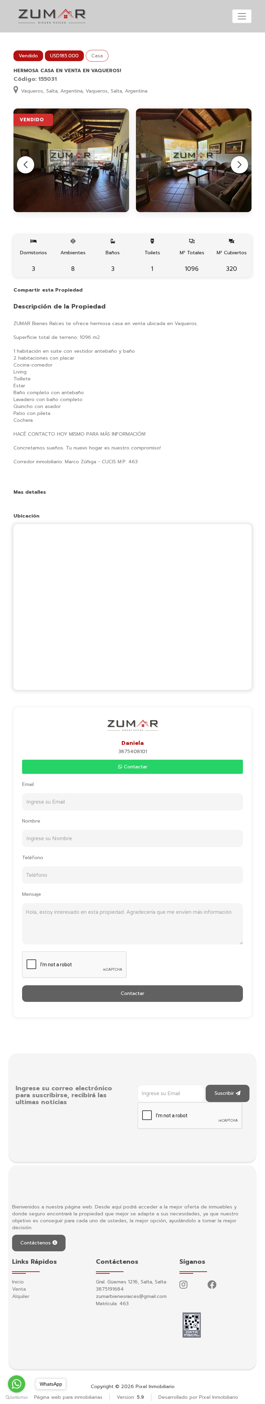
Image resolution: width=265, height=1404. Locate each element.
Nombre (31, 821)
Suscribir (225, 1093)
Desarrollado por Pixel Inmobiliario (198, 1397)
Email (28, 784)
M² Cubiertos (232, 261)
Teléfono (32, 857)
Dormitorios (33, 261)
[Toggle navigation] (242, 16)
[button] (239, 164)
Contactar (134, 766)
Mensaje (31, 894)
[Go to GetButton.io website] (17, 1397)
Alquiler (20, 1296)
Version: (130, 1397)
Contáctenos (36, 1242)
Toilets (152, 261)
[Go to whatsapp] (16, 1384)
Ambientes (73, 261)
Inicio (18, 1282)
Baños (113, 261)
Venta (19, 1289)
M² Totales (192, 261)
